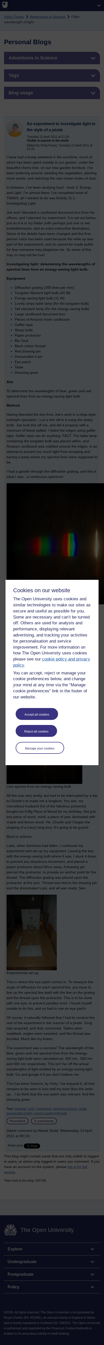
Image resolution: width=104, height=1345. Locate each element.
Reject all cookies (36, 731)
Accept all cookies (36, 714)
